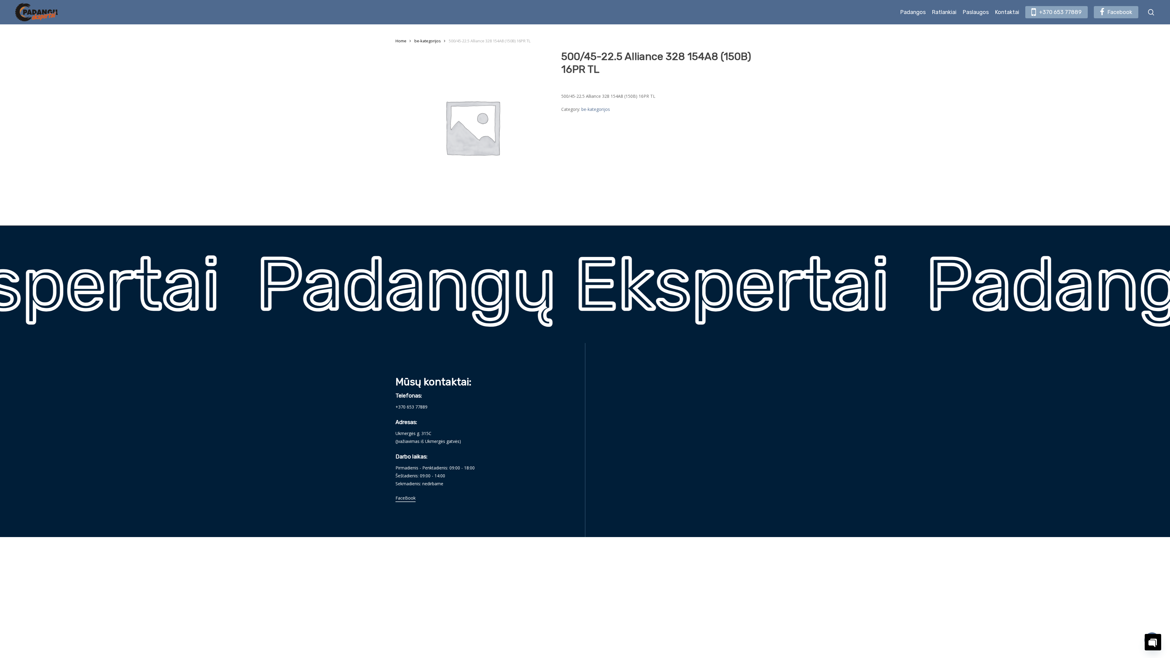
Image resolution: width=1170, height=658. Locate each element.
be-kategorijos (427, 41)
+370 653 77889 (411, 407)
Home (400, 41)
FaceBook (405, 498)
